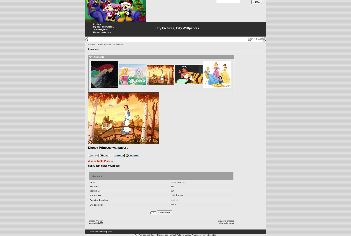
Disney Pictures (157, 235)
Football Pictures (176, 235)
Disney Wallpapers (193, 235)
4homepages (106, 232)
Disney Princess (104, 45)
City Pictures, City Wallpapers (177, 28)
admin (173, 204)
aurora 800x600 (96, 223)
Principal (91, 45)
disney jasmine (226, 223)
